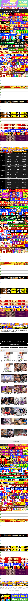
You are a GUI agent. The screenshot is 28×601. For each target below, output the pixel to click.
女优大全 (17, 177)
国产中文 (9, 185)
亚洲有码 (9, 156)
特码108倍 (14, 347)
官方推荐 (3, 170)
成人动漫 (24, 156)
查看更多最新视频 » (14, 441)
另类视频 (24, 161)
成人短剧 (24, 185)
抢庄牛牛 (17, 169)
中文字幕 (17, 159)
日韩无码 (24, 187)
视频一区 (3, 155)
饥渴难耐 (17, 164)
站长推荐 (3, 165)
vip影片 (5, 347)
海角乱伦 (17, 182)
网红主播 (17, 153)
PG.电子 (23, 347)
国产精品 (9, 153)
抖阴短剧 (17, 187)
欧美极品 (17, 156)
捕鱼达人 (9, 169)
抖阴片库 (3, 181)
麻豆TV (16, 174)
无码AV (2, 175)
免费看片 (3, 186)
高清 (18, 341)
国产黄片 (9, 179)
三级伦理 (9, 159)
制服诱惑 (24, 182)
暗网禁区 (9, 182)
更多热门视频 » (23, 350)
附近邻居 (9, 164)
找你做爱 (24, 164)
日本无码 (24, 153)
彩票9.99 (9, 172)
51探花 (24, 174)
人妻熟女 (9, 161)
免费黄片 (24, 179)
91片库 (9, 177)
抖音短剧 (9, 174)
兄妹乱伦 (17, 185)
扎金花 (16, 172)
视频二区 (3, 160)
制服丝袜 (17, 161)
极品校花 (9, 187)
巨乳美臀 (24, 159)
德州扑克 (24, 169)
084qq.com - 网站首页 (11, 11)
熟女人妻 (17, 179)
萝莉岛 (24, 177)
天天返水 (24, 172)
